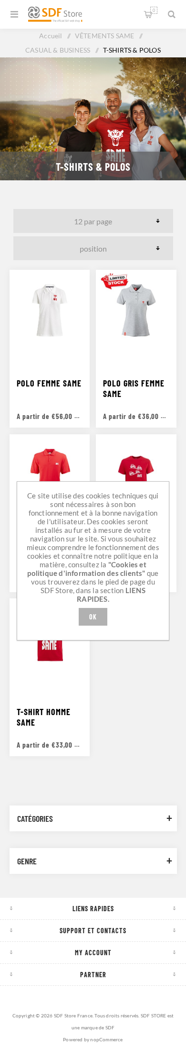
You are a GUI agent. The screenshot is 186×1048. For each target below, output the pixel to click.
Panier (154, 10)
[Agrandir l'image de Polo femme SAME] (50, 310)
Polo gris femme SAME (134, 388)
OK (93, 617)
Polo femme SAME (49, 383)
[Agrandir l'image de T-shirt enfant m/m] (136, 474)
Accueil (50, 36)
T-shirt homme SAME (44, 717)
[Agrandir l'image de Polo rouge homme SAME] (50, 474)
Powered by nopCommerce (93, 1039)
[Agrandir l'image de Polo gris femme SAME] (136, 310)
